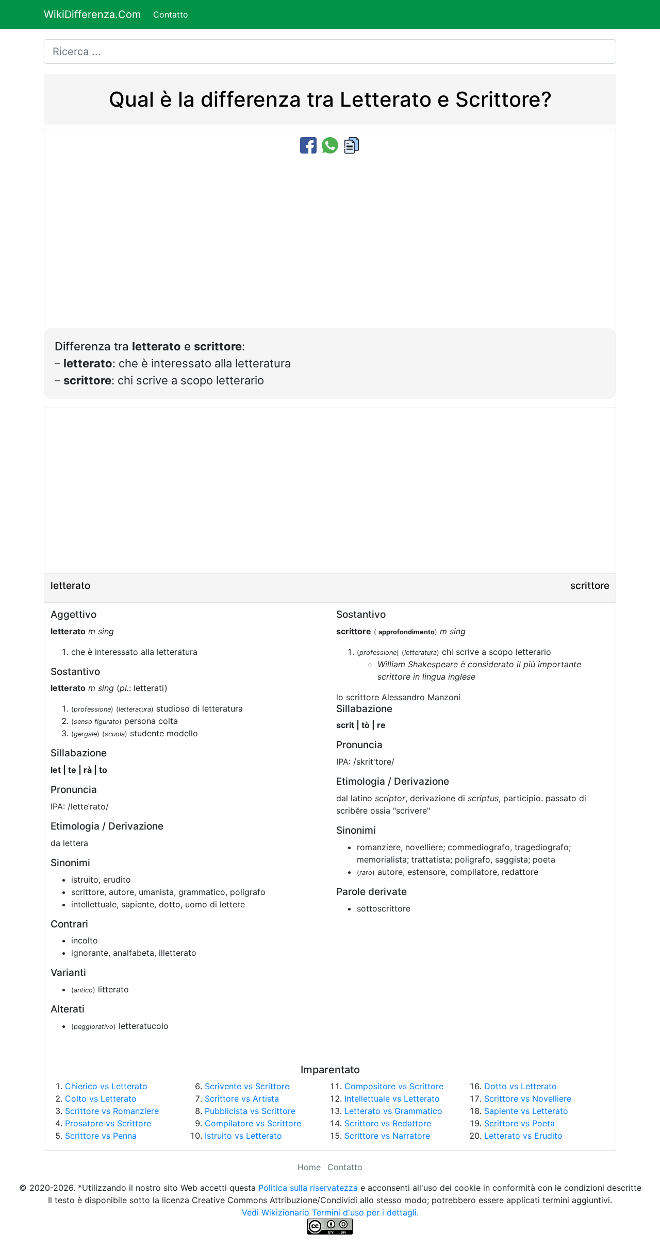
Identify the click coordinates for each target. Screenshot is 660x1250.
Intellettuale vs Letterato (392, 1098)
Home (309, 1167)
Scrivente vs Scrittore (247, 1086)
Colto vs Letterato (101, 1098)
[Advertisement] (330, 250)
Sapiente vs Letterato (526, 1111)
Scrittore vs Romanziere (112, 1111)
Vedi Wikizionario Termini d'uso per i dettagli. (330, 1212)
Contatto (170, 14)
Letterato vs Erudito (523, 1135)
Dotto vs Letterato (520, 1086)
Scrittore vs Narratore (387, 1135)
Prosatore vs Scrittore (108, 1123)
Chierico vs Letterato (106, 1086)
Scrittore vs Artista (242, 1098)
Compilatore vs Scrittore (253, 1123)
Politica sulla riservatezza (308, 1188)
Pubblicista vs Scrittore (250, 1111)
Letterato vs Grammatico (393, 1111)
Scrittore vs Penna (101, 1135)
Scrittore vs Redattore (387, 1123)
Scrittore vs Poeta (519, 1123)
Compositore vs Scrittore (393, 1086)
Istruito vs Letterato (243, 1135)
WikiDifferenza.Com (92, 14)
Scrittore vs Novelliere (527, 1098)
